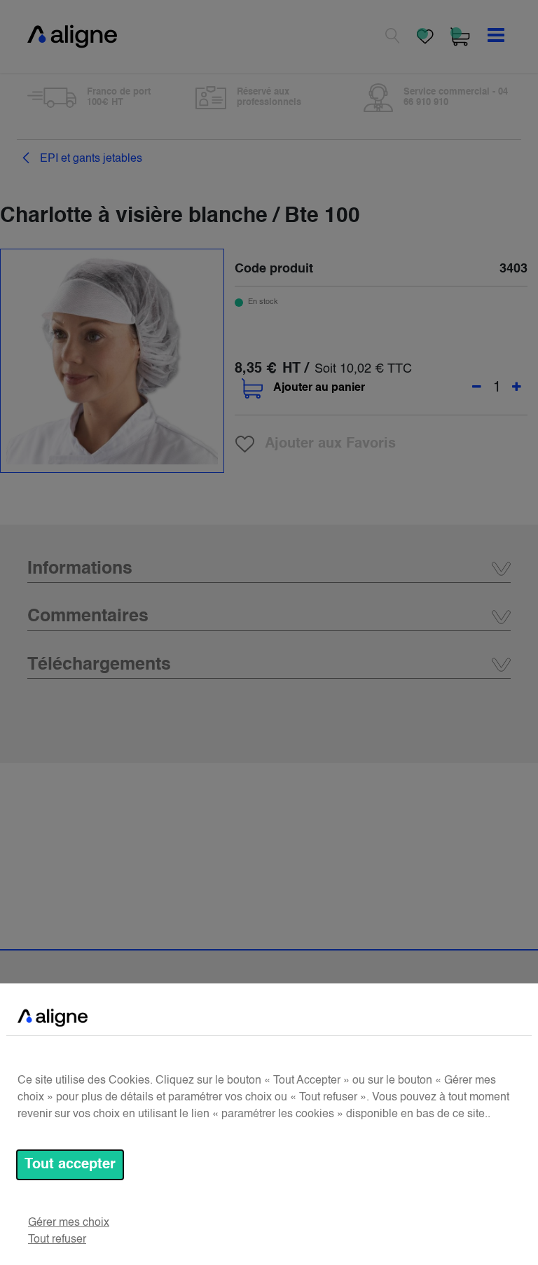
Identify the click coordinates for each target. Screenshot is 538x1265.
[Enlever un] (476, 388)
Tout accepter (70, 1165)
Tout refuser (57, 1239)
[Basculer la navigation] (496, 36)
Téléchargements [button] (99, 665)
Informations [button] (79, 569)
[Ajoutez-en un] (516, 388)
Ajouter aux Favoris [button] (330, 444)
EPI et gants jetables (89, 159)
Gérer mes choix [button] (68, 1223)
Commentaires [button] (88, 616)
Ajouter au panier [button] (319, 388)
